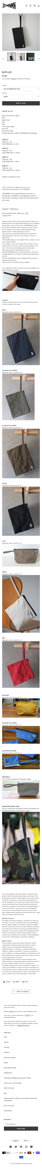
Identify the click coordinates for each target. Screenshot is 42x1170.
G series (4, 215)
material (4, 85)
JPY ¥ (26, 1141)
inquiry (6, 1062)
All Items (6, 1052)
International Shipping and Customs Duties (17, 1078)
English (15, 1141)
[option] (11, 57)
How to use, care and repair (12, 1083)
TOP (5, 1037)
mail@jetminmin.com (23, 1025)
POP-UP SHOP (9, 1088)
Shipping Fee (8, 1073)
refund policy (8, 1110)
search (6, 1042)
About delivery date (10, 1068)
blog (5, 1093)
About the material (9, 1057)
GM (26, 213)
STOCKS (27, 1015)
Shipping (13, 78)
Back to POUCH (22, 991)
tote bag (6, 1047)
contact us (11, 1011)
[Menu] (39, 5)
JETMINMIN (18, 1163)
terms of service (9, 1105)
